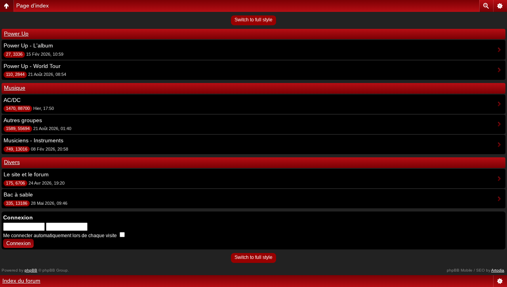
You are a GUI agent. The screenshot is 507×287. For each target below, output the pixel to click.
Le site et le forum (26, 174)
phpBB (31, 270)
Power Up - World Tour (32, 66)
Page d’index (32, 5)
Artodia (497, 270)
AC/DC (12, 100)
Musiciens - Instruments (33, 140)
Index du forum (21, 281)
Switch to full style (253, 20)
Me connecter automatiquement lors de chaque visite (60, 235)
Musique (14, 88)
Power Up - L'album (28, 45)
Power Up (16, 33)
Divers (12, 162)
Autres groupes (23, 120)
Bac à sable (18, 194)
